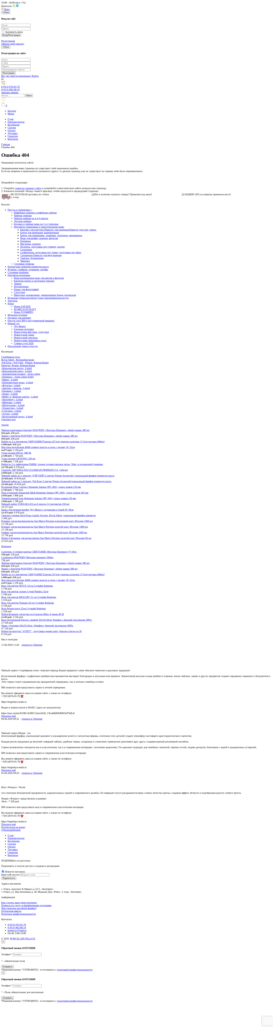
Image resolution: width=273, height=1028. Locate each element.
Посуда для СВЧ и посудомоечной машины (31, 320)
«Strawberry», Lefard (12, 399)
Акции (5, 424)
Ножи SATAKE (22, 306)
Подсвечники (21, 286)
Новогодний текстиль (26, 337)
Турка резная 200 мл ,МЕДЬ (16, 453)
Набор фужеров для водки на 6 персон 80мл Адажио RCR (32, 614)
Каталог (12, 111)
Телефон (6, 954)
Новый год (13, 323)
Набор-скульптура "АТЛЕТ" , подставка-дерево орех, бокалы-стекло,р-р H (41, 631)
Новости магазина (14, 871)
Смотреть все (8, 419)
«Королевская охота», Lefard (16, 368)
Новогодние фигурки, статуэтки (31, 332)
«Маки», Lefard (9, 379)
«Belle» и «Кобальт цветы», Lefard (19, 396)
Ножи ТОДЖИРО (23, 312)
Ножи (11, 303)
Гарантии (13, 136)
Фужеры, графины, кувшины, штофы (28, 269)
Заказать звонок (9, 92)
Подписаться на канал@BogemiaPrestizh (13, 828)
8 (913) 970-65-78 (10, 86)
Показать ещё (8, 716)
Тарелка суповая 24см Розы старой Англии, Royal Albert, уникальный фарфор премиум (48, 515)
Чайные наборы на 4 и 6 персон (31, 218)
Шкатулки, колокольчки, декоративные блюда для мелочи (45, 295)
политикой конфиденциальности (75, 969)
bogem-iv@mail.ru (17, 930)
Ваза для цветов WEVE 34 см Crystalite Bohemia (27, 585)
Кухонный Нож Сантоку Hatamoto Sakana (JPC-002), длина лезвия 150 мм (41, 487)
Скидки (12, 127)
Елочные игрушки (24, 329)
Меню (11, 113)
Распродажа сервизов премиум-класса (28, 266)
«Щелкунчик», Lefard (12, 405)
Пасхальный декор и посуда (23, 346)
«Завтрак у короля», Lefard (15, 388)
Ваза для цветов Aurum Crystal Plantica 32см (24, 591)
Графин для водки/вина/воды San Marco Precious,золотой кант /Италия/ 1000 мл (44, 532)
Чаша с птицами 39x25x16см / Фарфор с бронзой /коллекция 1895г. (37, 625)
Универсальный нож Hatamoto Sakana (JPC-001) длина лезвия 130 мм (38, 498)
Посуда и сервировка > (20, 210)
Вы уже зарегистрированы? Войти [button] (20, 76)
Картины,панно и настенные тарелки (34, 281)
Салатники (26, 249)
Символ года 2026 (23, 343)
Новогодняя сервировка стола (30, 340)
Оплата (11, 130)
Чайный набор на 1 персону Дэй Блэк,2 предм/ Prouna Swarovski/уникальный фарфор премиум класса (56, 481)
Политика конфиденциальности (18, 914)
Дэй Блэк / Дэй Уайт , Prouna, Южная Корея (25, 362)
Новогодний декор (24, 335)
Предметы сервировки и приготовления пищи (39, 227)
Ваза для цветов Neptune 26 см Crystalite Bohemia (27, 603)
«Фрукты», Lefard (10, 385)
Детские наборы (22, 221)
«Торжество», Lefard (12, 408)
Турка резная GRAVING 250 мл (18, 458)
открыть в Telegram (32, 645)
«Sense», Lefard (9, 394)
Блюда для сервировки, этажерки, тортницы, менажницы (51, 235)
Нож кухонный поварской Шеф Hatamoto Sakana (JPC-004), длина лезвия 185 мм (44, 492)
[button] (5, 9)
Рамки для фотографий (26, 289)
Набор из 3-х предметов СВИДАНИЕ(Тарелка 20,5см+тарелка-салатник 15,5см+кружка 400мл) (53, 441)
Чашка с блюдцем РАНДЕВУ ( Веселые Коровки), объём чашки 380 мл (39, 436)
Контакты (13, 139)
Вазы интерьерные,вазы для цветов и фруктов (39, 278)
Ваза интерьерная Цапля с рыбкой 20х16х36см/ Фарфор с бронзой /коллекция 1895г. (46, 620)
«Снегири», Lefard (11, 411)
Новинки (6, 546)
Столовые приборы (18, 272)
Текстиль (12, 300)
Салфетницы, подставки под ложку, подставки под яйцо (50, 252)
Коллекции (14, 124)
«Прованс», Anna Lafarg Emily (17, 376)
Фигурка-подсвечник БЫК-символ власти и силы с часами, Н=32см (38, 447)
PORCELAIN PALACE (22, 938)
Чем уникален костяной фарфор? (19, 908)
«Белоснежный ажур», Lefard (17, 416)
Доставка (13, 133)
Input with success (10, 874)
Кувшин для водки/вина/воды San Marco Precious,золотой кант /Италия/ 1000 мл (44, 526)
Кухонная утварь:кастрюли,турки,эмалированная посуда (38, 298)
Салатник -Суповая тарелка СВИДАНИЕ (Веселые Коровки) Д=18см (38, 551)
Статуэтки (19, 292)
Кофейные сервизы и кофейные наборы (35, 212)
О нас (11, 119)
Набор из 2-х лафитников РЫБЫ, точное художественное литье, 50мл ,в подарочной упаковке (52, 464)
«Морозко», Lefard (11, 402)
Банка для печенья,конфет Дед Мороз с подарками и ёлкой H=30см (37, 509)
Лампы (17, 283)
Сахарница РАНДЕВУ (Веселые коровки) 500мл (27, 557)
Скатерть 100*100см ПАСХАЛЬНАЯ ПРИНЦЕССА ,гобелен (34, 470)
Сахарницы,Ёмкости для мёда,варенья (40, 255)
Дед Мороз (20, 326)
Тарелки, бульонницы (32, 258)
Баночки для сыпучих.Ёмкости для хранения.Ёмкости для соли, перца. (58, 229)
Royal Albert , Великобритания (17, 359)
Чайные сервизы (23, 215)
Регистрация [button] (8, 41)
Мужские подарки (17, 315)
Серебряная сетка (10, 357)
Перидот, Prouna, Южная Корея (18, 365)
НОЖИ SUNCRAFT (25, 309)
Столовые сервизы (24, 263)
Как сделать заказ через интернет (19, 902)
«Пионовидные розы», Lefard (17, 382)
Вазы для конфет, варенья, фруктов (39, 238)
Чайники (25, 261)
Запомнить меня (13, 32)
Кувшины (25, 241)
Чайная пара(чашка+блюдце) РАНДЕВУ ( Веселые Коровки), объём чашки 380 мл (45, 430)
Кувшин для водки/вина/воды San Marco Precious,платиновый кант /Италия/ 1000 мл (47, 521)
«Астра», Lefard (9, 413)
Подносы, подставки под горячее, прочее (42, 246)
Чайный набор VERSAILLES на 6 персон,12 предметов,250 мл (35, 504)
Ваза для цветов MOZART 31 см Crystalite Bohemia (28, 597)
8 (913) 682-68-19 (10, 89)
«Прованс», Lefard (11, 391)
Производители (16, 122)
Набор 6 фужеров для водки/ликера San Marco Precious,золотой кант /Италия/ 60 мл (46, 538)
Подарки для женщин (19, 317)
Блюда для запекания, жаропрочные (39, 232)
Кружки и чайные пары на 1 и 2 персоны (36, 224)
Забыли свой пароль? (12, 43)
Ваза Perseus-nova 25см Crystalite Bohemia (23, 608)
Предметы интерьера (19, 275)
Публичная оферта (11, 911)
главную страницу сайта (28, 188)
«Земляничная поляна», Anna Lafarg (20, 374)
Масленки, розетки (30, 244)
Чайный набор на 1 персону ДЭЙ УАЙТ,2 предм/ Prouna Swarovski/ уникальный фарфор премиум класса (57, 475)
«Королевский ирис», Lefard (16, 371)
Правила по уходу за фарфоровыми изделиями (26, 905)
